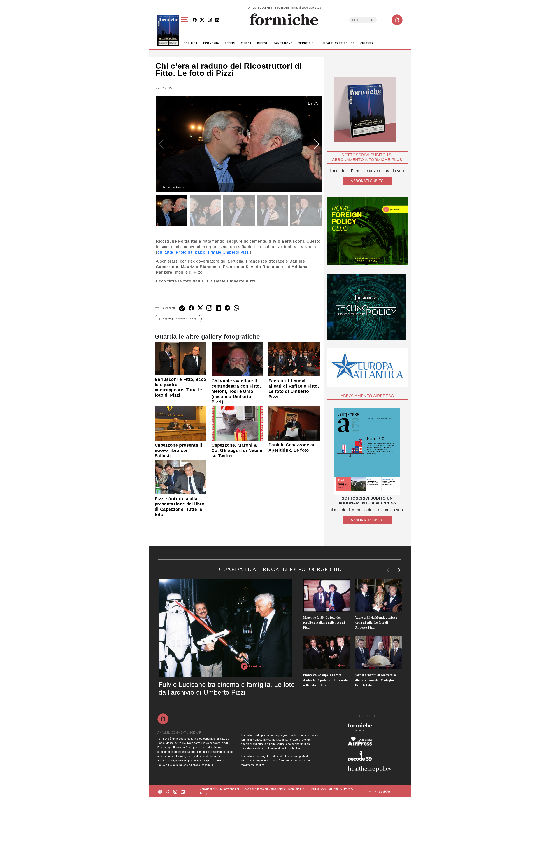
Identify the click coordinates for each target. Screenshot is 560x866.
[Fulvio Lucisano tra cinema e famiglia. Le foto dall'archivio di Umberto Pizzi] (225, 628)
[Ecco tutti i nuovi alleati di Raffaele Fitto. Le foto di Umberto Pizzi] (294, 359)
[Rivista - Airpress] (371, 741)
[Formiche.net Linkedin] (217, 20)
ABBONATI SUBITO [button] (367, 181)
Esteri (230, 43)
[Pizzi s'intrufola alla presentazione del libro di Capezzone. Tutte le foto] (180, 477)
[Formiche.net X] (202, 20)
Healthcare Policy (339, 43)
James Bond (283, 43)
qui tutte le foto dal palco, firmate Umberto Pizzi (204, 252)
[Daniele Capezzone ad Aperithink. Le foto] (294, 423)
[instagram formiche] (175, 792)
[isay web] (385, 791)
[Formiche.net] (397, 19)
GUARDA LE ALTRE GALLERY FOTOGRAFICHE (280, 569)
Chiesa (246, 43)
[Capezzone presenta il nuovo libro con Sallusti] (180, 423)
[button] (185, 30)
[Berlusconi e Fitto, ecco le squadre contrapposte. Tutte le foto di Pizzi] (180, 358)
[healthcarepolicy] (371, 769)
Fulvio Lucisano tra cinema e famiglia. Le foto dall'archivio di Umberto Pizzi (227, 688)
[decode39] (371, 756)
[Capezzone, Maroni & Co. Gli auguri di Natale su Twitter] (237, 423)
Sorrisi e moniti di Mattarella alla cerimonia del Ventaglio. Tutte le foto (375, 680)
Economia (211, 43)
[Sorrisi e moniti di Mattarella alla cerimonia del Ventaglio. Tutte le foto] (378, 652)
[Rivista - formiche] (371, 727)
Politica (191, 43)
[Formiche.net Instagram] (210, 20)
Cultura (367, 43)
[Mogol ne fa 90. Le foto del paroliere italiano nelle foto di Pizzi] (326, 595)
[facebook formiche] (160, 792)
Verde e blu (308, 43)
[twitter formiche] (167, 792)
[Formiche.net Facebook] (194, 20)
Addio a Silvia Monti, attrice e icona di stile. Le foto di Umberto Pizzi (376, 622)
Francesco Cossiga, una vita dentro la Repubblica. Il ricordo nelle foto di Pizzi (325, 680)
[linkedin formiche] (182, 792)
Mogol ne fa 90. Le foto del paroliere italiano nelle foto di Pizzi (324, 622)
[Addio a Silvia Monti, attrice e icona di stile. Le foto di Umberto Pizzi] (378, 595)
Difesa (262, 43)
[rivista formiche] (367, 451)
